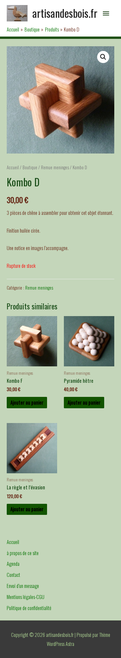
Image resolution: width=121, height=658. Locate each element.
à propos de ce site (23, 552)
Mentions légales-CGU (25, 596)
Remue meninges (55, 167)
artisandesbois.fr (64, 13)
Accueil (13, 167)
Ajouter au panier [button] (26, 402)
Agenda (13, 563)
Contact (13, 574)
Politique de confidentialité (29, 607)
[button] (103, 57)
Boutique (30, 167)
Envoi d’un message (23, 585)
